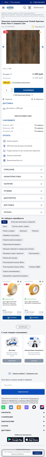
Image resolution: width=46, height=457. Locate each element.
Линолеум (19, 14)
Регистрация (15, 2)
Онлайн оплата (39, 7)
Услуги (4, 426)
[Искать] (24, 8)
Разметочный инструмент (12, 240)
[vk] (11, 407)
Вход (6, 2)
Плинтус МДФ (34, 267)
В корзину (28, 90)
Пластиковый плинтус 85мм (13, 262)
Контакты (6, 412)
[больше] (12, 89)
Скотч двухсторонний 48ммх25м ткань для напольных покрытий (9, 303)
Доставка (6, 430)
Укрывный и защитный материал (15, 276)
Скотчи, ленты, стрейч (20, 226)
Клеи (5, 226)
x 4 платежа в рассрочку (21, 82)
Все (4, 222)
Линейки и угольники (11, 235)
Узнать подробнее (17, 454)
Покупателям (7, 421)
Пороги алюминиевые (11, 271)
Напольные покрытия (8, 14)
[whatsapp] (3, 407)
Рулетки (35, 231)
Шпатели (23, 231)
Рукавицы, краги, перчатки (13, 253)
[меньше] (12, 91)
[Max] (34, 407)
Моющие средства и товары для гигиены (18, 249)
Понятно (37, 453)
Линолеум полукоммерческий (33, 14)
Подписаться (23, 392)
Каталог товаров (12, 13)
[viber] (26, 407)
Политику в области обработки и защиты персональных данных (20, 400)
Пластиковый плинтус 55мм (13, 267)
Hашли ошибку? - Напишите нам (25, 373)
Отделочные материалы (26, 13)
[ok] (19, 407)
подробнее (12, 361)
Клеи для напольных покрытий (23, 222)
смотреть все (23, 327)
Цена (4, 310)
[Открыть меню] (3, 8)
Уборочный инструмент (11, 244)
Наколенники (34, 253)
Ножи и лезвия (8, 231)
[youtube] (42, 407)
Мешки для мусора (10, 258)
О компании (7, 417)
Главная (3, 13)
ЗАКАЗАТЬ (34, 361)
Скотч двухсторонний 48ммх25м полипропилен (33, 302)
